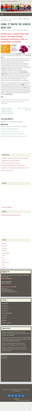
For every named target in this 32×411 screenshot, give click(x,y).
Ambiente (4, 243)
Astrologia (4, 245)
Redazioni (5, 18)
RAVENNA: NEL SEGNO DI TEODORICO (9, 129)
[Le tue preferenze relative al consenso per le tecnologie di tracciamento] (29, 408)
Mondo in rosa (5, 262)
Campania (4, 248)
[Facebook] (19, 395)
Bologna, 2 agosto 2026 (7, 170)
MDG (3, 30)
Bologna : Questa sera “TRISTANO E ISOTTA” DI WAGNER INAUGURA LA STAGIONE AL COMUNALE (7, 111)
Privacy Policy (4, 356)
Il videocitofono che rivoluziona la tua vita (10, 215)
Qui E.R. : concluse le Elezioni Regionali (24, 109)
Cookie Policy (4, 357)
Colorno (5, 100)
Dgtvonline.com (17, 100)
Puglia (3, 269)
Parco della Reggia (15, 101)
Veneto (3, 282)
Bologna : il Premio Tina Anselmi (18, 345)
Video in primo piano (7, 286)
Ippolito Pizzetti (25, 100)
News (22, 30)
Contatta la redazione (11, 1)
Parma (21, 101)
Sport (3, 277)
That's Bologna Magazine (7, 279)
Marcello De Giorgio (5, 101)
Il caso (3, 255)
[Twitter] (12, 395)
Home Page (16, 398)
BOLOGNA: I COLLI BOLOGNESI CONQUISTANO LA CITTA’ (14, 136)
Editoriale (4, 250)
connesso (8, 121)
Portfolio (4, 267)
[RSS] (16, 395)
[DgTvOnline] (9, 395)
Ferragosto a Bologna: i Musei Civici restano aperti (12, 133)
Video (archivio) (5, 284)
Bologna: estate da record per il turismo (10, 131)
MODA (3, 260)
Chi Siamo (3, 1)
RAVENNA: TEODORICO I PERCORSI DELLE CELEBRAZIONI (14, 126)
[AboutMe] (23, 395)
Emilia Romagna (13, 18)
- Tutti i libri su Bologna (6, 207)
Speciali (3, 274)
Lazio (3, 257)
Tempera (23, 400)
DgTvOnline (10, 100)
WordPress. (28, 400)
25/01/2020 (9, 30)
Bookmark (4, 103)
